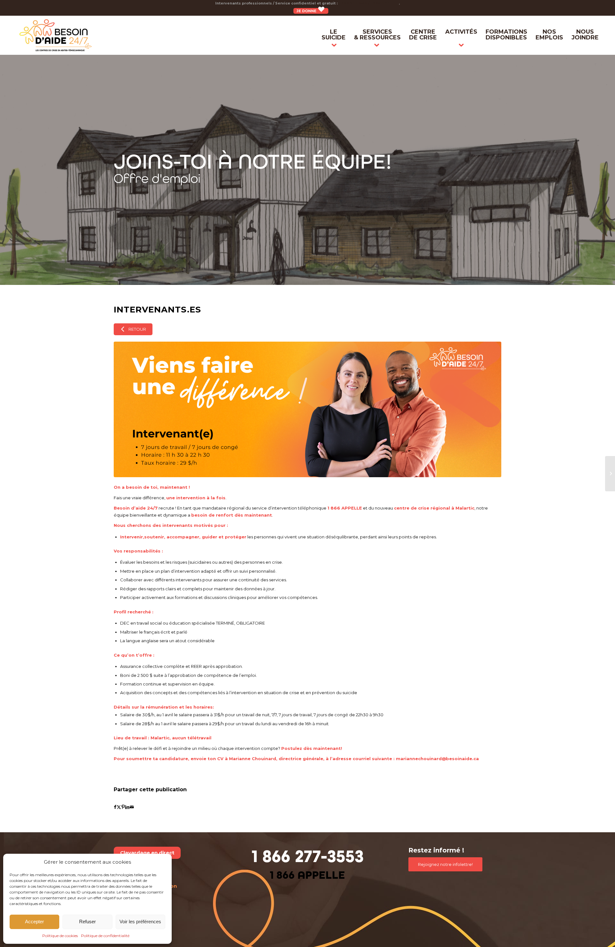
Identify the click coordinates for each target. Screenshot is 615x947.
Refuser (87, 921)
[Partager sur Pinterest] (123, 807)
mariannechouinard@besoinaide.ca (437, 758)
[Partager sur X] (119, 807)
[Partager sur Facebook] (115, 807)
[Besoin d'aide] (55, 35)
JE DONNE (307, 11)
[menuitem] (333, 35)
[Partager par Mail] (132, 807)
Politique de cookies (60, 935)
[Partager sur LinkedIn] (127, 807)
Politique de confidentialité (105, 935)
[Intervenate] (307, 409)
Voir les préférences (140, 921)
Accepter (34, 921)
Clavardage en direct (147, 853)
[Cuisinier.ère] (610, 473)
